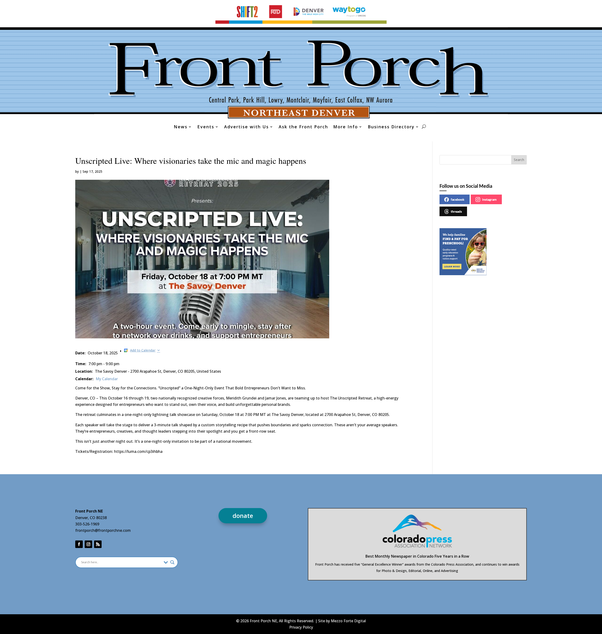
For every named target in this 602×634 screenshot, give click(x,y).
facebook (457, 199)
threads (456, 211)
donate (243, 515)
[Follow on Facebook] (79, 544)
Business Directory (391, 127)
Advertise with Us (246, 127)
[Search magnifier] (172, 562)
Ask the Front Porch (303, 127)
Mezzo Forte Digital (348, 620)
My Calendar (107, 378)
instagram (489, 199)
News (180, 127)
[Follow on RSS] (98, 544)
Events (205, 127)
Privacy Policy (301, 627)
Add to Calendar (143, 350)
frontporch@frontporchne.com (103, 530)
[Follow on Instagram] (88, 544)
